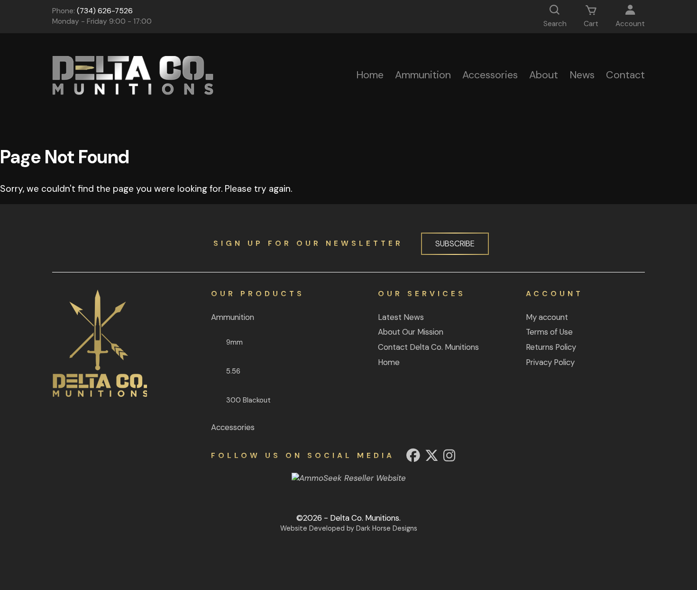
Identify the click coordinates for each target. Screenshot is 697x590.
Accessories (490, 75)
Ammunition (423, 75)
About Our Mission (410, 332)
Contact (625, 75)
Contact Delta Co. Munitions (428, 347)
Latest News (401, 317)
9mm (234, 342)
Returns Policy (551, 347)
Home (370, 75)
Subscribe (455, 243)
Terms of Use (549, 332)
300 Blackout (248, 400)
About (543, 75)
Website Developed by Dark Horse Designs (348, 528)
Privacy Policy (550, 362)
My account (547, 317)
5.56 (233, 371)
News (582, 75)
